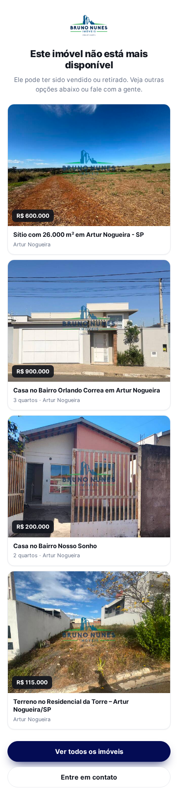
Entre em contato (89, 777)
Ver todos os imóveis (89, 751)
